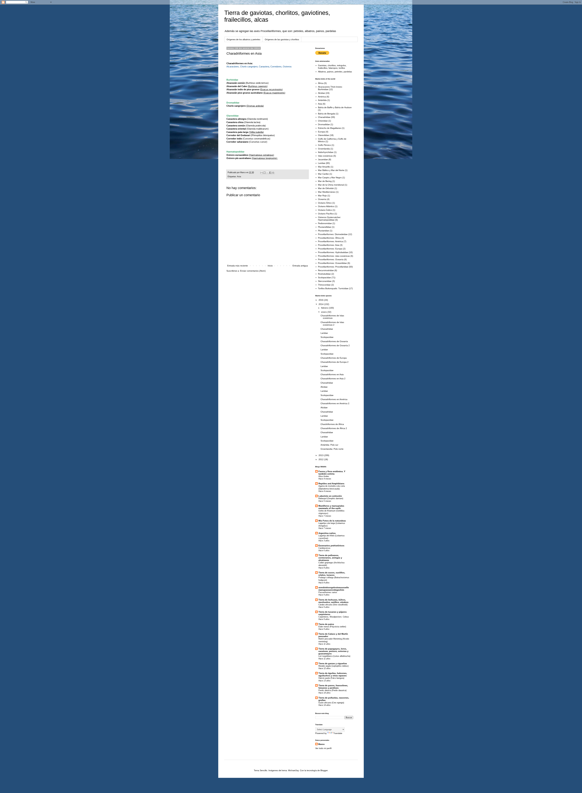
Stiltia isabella (256, 132)
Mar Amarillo (324, 167)
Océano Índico (325, 210)
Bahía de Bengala (326, 113)
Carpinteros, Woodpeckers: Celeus (333, 617)
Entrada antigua (300, 265)
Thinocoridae (324, 285)
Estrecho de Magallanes (329, 128)
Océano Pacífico (326, 213)
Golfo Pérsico (324, 145)
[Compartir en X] (267, 172)
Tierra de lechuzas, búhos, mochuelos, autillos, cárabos (333, 601)
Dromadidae (324, 124)
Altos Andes (323, 476)
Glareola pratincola (255, 125)
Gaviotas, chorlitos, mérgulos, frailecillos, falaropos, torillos (332, 66)
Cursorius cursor (258, 141)
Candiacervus (324, 548)
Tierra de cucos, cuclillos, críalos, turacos (331, 573)
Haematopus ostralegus (261, 155)
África (320, 83)
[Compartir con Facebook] (270, 172)
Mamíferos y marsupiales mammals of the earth (331, 507)
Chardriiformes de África (332, 424)
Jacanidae (323, 159)
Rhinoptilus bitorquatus (263, 135)
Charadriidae (324, 117)
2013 (321, 455)
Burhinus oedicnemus (257, 83)
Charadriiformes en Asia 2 (333, 378)
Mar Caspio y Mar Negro (330, 177)
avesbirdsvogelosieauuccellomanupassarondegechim (333, 588)
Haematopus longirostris (264, 158)
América (322, 96)
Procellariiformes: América (330, 241)
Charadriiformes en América (334, 399)
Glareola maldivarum (257, 128)
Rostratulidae (324, 274)
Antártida (322, 100)
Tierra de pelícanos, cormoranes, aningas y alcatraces (330, 557)
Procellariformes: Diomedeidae (333, 234)
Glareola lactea (252, 122)
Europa (321, 131)
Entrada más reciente (237, 265)
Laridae (321, 163)
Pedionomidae (325, 223)
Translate (337, 733)
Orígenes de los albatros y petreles (243, 39)
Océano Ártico (325, 203)
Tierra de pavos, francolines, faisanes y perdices (333, 686)
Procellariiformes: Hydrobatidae (333, 252)
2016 (321, 300)
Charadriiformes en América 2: (335, 403)
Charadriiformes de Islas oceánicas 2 (332, 323)
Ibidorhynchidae (325, 152)
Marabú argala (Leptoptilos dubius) (333, 666)
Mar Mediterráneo (326, 192)
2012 (321, 459)
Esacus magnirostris (274, 92)
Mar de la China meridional (331, 185)
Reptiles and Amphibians (331, 483)
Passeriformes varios (327, 592)
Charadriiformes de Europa (334, 358)
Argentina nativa (327, 533)
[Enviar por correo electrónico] (261, 172)
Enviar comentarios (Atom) (253, 271)
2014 (321, 304)
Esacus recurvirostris (271, 89)
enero (324, 312)
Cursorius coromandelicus (256, 138)
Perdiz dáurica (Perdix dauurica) (332, 690)
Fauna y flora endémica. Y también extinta (331, 472)
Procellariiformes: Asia (328, 245)
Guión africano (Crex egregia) (331, 703)
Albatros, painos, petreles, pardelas (335, 71)
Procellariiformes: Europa (330, 248)
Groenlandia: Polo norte (332, 449)
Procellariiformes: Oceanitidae (332, 263)
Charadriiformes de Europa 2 (334, 362)
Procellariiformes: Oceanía (330, 259)
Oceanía (322, 199)
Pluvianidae (323, 230)
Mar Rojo (322, 195)
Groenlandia (324, 148)
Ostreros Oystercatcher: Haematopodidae (329, 218)
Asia (239, 177)
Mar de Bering (325, 181)
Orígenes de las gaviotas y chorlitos (282, 39)
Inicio (270, 265)
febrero (325, 308)
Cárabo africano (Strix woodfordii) (333, 605)
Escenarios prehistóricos (331, 545)
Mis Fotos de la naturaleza (332, 520)
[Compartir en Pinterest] (273, 172)
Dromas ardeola (255, 106)
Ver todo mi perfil (323, 748)
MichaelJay (293, 770)
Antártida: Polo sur (329, 445)
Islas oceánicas (325, 156)
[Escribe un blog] (264, 172)
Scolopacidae (324, 277)
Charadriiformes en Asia (332, 374)
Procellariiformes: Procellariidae (333, 266)
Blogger (324, 770)
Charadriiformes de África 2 (334, 428)
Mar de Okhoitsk (326, 188)
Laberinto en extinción (330, 496)
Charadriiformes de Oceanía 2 (335, 345)
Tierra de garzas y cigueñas (332, 663)
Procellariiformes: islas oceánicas (334, 256)
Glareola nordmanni (257, 119)
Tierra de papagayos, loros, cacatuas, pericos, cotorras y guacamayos (333, 651)
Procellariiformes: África (329, 238)
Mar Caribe (323, 174)
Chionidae (323, 121)
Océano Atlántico (326, 206)
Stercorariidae (324, 281)
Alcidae (321, 93)
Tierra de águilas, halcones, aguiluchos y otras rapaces (332, 674)
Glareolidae (323, 135)
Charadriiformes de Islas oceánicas (332, 316)
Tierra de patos (326, 624)
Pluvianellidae (324, 227)
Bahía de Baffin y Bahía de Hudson (335, 107)
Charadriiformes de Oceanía (334, 341)
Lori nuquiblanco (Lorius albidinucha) (334, 656)
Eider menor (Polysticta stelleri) (332, 627)
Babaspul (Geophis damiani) (330, 498)
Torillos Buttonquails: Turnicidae (333, 288)
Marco (321, 744)
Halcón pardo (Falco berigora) (331, 678)
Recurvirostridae (326, 270)
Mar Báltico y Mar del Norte (331, 170)
